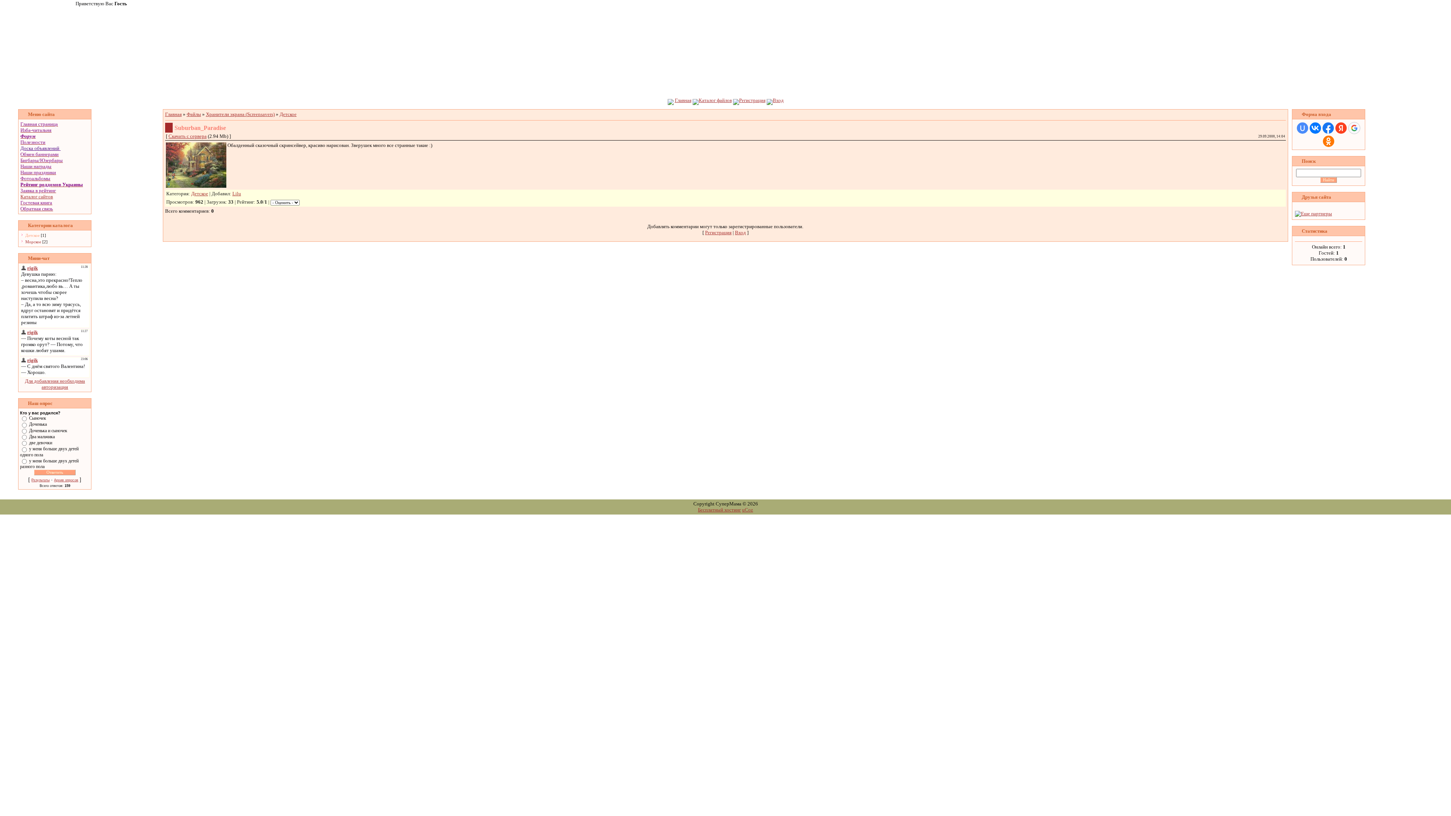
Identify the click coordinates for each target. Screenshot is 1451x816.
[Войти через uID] (1302, 128)
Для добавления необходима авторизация (55, 384)
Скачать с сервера (188, 136)
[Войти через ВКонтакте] (1315, 128)
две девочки (40, 442)
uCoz (747, 510)
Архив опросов (66, 480)
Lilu (236, 193)
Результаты (40, 480)
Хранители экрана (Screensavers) (240, 114)
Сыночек (37, 418)
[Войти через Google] (1354, 128)
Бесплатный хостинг (719, 510)
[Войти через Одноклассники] (1328, 141)
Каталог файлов (715, 100)
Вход (778, 100)
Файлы (194, 114)
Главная (683, 100)
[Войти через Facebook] (1328, 128)
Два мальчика (42, 436)
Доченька (38, 424)
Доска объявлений (39, 148)
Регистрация (752, 100)
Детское (32, 235)
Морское (33, 242)
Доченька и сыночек (48, 430)
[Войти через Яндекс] (1341, 128)
